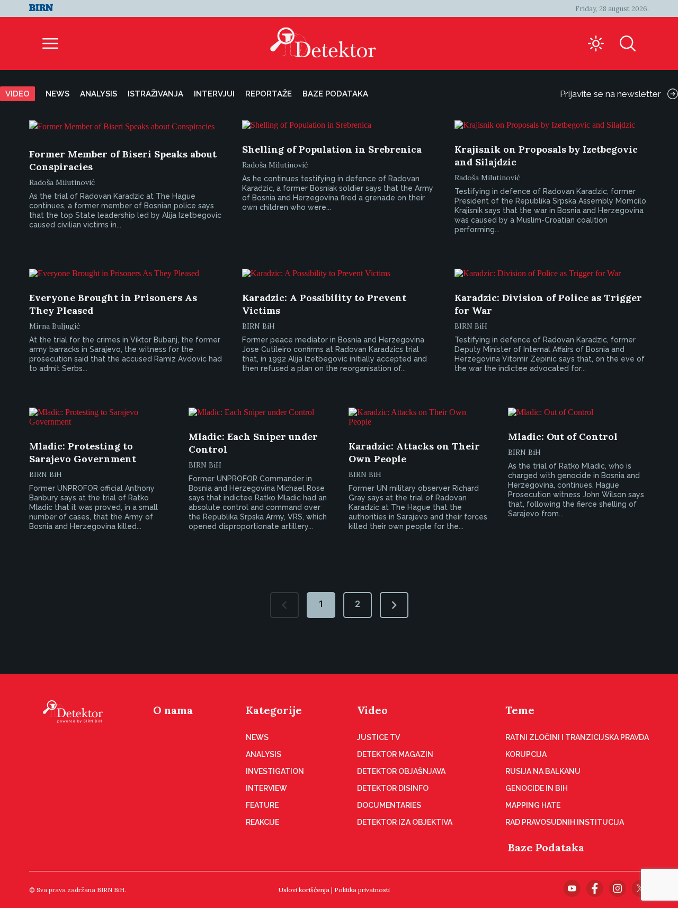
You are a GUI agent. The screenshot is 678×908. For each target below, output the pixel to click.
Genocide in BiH (536, 788)
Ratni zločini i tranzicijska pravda (577, 737)
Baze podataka (335, 94)
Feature (262, 805)
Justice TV (378, 737)
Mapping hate (532, 805)
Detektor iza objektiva (404, 822)
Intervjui (214, 94)
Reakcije (262, 822)
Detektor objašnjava (401, 771)
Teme (519, 710)
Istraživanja (155, 94)
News (57, 94)
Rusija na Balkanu (543, 771)
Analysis (98, 94)
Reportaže (268, 94)
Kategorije (274, 710)
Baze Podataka (546, 847)
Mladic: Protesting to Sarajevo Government (82, 452)
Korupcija (526, 754)
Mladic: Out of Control (563, 436)
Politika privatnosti (362, 890)
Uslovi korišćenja (304, 890)
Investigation (275, 771)
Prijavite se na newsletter (610, 94)
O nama (173, 710)
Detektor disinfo (393, 788)
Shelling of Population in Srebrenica (332, 149)
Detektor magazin (395, 754)
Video (17, 94)
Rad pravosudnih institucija (564, 822)
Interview (266, 788)
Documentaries (389, 805)
